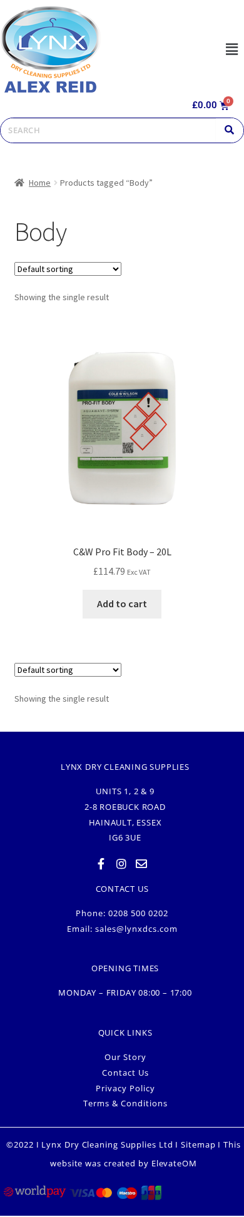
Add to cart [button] (122, 603)
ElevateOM (174, 1163)
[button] (231, 49)
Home (40, 182)
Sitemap (198, 1144)
